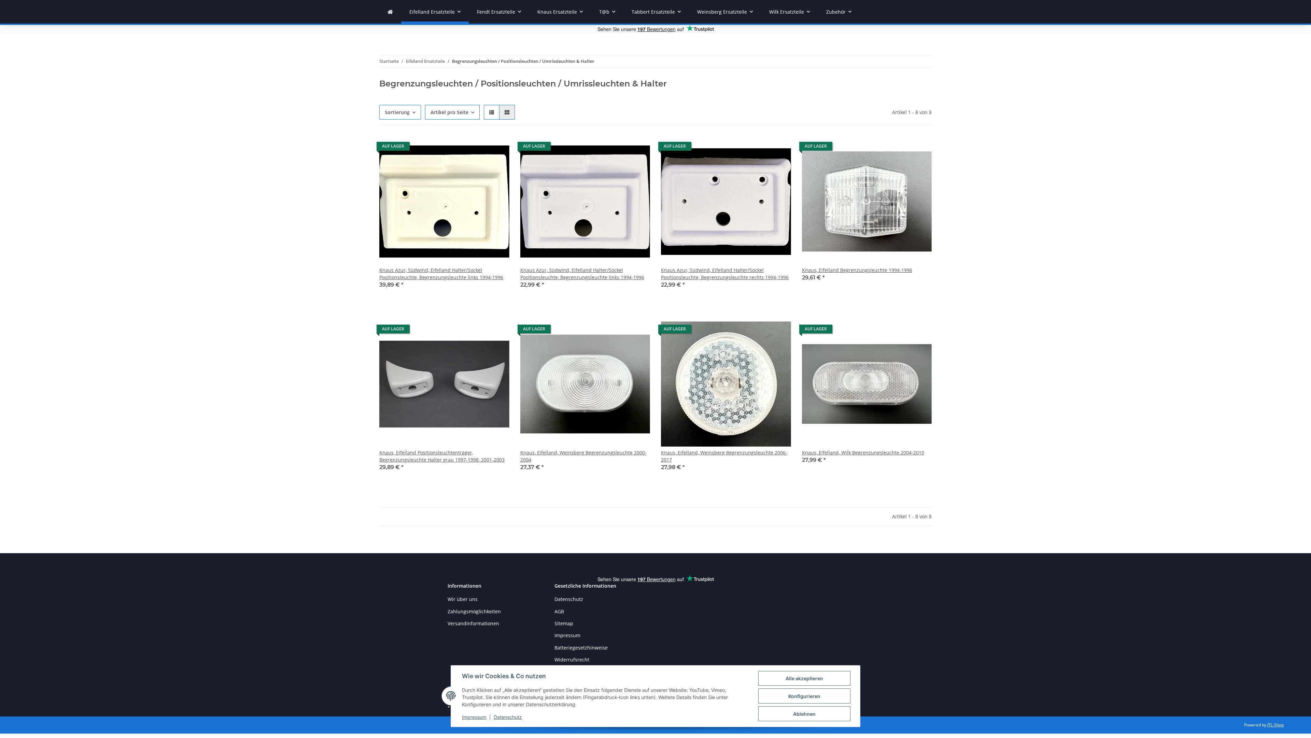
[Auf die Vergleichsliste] (480, 147)
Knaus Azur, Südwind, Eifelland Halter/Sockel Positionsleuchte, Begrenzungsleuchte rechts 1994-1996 (725, 274)
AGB (559, 611)
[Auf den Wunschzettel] (497, 147)
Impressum (474, 717)
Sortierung (397, 112)
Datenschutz (508, 717)
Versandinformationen (473, 623)
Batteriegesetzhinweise (581, 647)
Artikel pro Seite (449, 112)
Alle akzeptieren (804, 678)
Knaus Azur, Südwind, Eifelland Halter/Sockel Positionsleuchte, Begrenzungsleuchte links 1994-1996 (441, 274)
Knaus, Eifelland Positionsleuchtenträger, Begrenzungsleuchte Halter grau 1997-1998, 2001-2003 (442, 456)
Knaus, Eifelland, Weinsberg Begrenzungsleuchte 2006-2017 (724, 456)
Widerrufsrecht (571, 659)
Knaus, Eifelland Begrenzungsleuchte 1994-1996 (857, 270)
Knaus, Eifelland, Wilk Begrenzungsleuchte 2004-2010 (863, 452)
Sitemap (563, 623)
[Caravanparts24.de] (390, 12)
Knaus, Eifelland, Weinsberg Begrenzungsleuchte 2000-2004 (583, 456)
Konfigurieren (804, 696)
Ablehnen (804, 714)
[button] (491, 112)
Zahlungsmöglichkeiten (474, 611)
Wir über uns (463, 599)
